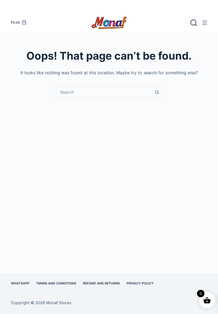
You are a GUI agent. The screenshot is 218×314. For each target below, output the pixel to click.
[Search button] (157, 92)
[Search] (193, 22)
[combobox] (104, 92)
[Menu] (204, 22)
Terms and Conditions (56, 283)
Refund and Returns (101, 283)
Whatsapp (20, 283)
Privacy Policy (140, 283)
